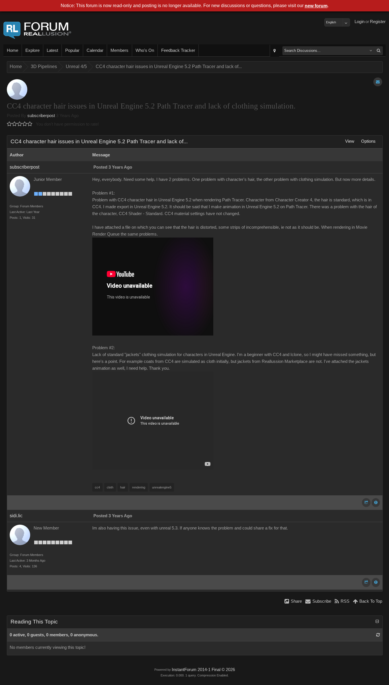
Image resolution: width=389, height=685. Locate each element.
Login (360, 21)
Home (12, 50)
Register (378, 21)
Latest (52, 50)
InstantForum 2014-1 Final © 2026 (203, 669)
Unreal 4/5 (76, 66)
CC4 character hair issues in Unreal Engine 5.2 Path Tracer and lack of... (169, 66)
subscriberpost (41, 115)
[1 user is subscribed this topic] (377, 81)
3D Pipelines (44, 66)
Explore (32, 50)
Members (119, 50)
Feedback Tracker (178, 50)
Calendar (95, 50)
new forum (316, 5)
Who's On (145, 50)
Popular (72, 50)
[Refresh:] (378, 635)
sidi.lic (16, 515)
